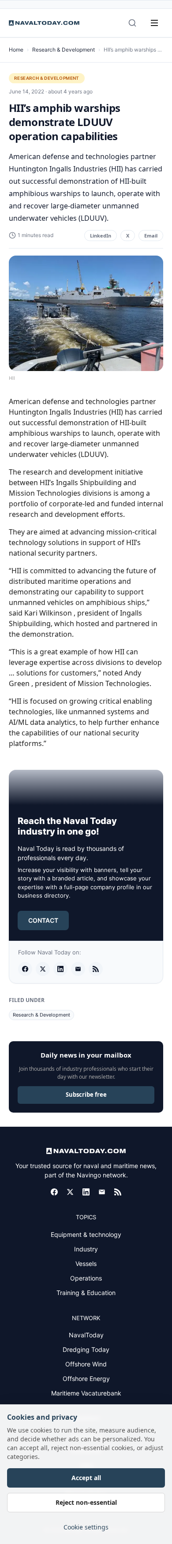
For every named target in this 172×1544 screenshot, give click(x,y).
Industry (86, 1249)
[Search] (132, 23)
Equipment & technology (86, 1234)
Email (150, 235)
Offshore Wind (86, 1364)
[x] (43, 969)
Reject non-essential (86, 1502)
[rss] (96, 969)
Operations (86, 1278)
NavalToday (86, 1335)
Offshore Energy (86, 1378)
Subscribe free (86, 1095)
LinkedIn (100, 235)
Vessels (86, 1263)
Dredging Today (86, 1349)
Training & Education (86, 1292)
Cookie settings (86, 1527)
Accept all (86, 1477)
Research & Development (63, 49)
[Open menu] (154, 23)
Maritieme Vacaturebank (86, 1393)
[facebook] (25, 969)
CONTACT (43, 920)
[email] (78, 969)
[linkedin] (60, 969)
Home (16, 49)
